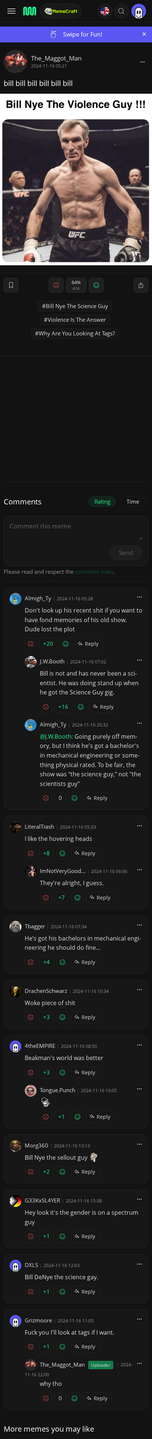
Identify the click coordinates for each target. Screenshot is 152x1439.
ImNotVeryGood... (62, 870)
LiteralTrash (39, 826)
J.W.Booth (52, 661)
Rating (102, 501)
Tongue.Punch (57, 1090)
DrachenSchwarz (46, 990)
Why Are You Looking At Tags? (77, 333)
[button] (121, 11)
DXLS (31, 1265)
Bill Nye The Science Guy (77, 306)
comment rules (94, 571)
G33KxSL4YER (42, 1200)
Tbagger (34, 926)
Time (133, 501)
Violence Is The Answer (77, 319)
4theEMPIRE (40, 1045)
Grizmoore (38, 1320)
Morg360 (36, 1145)
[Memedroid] (29, 11)
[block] (142, 62)
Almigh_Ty (38, 598)
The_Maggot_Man (56, 58)
